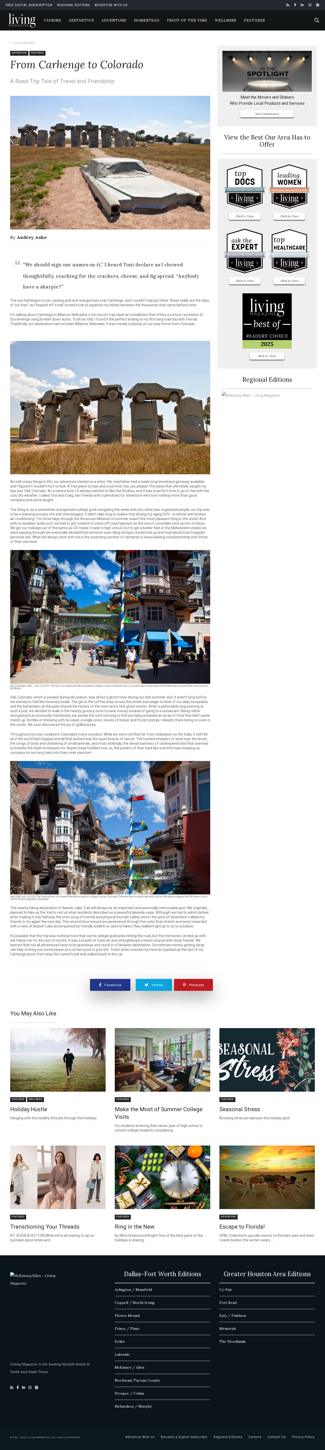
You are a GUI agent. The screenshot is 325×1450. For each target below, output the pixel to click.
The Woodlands (232, 1341)
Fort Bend (228, 1302)
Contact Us (277, 1437)
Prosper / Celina (129, 1393)
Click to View (245, 216)
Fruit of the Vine (187, 20)
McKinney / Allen (129, 1367)
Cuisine (52, 20)
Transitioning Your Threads (44, 1227)
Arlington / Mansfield (133, 1289)
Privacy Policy (303, 1437)
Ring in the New (135, 1227)
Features (254, 20)
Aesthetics (81, 20)
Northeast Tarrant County (137, 1380)
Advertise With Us (110, 5)
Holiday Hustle (28, 1109)
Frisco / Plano (127, 1328)
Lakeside (122, 1354)
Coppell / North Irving (135, 1302)
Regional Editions (73, 5)
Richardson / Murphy (133, 1406)
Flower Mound (127, 1315)
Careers (255, 1437)
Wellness (225, 20)
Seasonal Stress (239, 1109)
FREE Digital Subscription (29, 5)
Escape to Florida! (242, 1227)
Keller (120, 1341)
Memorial (227, 1328)
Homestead (146, 20)
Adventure (114, 20)
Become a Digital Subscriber (184, 1437)
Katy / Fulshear (233, 1315)
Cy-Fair (225, 1289)
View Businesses (267, 114)
